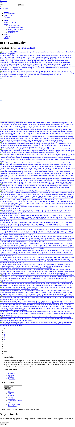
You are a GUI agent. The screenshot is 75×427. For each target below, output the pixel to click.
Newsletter (3, 1)
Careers (10, 397)
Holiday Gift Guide (14, 25)
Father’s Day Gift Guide (15, 27)
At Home (7, 17)
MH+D (6, 38)
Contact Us (11, 399)
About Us (11, 395)
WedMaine (11, 32)
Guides (6, 24)
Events (6, 34)
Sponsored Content (10, 22)
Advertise (11, 392)
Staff (9, 393)
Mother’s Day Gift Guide (15, 29)
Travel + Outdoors (9, 13)
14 (4, 346)
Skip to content (4, 8)
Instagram (12, 375)
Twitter (11, 377)
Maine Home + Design (15, 400)
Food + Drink (8, 15)
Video (6, 20)
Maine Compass (13, 31)
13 (4, 344)
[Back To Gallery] (26, 48)
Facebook (12, 373)
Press (9, 402)
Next (5, 348)
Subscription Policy (14, 404)
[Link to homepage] (1, 3)
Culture (6, 12)
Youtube (12, 379)
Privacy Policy (12, 406)
